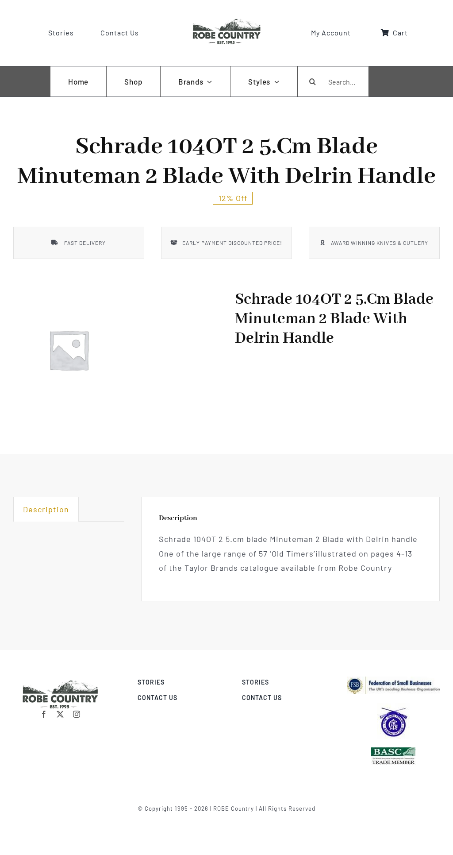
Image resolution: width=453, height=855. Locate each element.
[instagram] (77, 714)
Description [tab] (46, 509)
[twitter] (60, 714)
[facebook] (44, 714)
